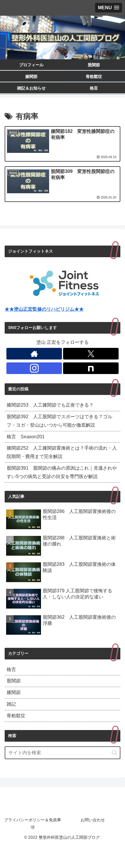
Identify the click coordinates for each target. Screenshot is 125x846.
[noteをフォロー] (91, 368)
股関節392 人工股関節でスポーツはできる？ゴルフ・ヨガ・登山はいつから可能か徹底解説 (59, 421)
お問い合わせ (93, 820)
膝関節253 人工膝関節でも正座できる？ (50, 405)
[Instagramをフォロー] (34, 368)
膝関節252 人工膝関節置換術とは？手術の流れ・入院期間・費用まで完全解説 (62, 452)
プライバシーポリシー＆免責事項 (32, 823)
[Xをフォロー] (91, 353)
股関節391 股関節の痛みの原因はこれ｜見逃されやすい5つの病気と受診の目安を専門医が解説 (62, 472)
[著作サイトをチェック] (34, 353)
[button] (114, 752)
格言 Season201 (25, 436)
